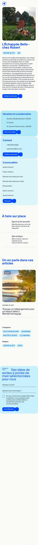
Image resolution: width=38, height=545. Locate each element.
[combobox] (19, 391)
